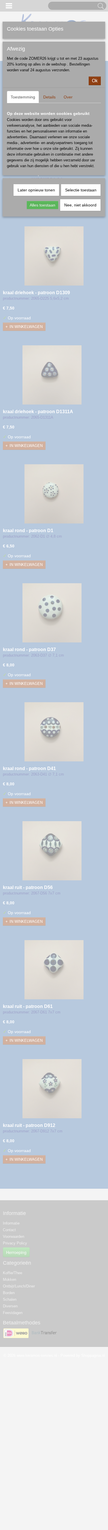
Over (68, 97)
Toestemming (23, 97)
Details (49, 97)
